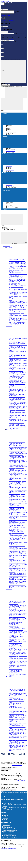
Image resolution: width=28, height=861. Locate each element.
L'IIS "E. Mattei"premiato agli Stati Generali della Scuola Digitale (17, 397)
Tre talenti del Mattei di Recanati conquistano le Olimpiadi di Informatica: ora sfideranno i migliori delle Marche (18, 447)
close (2, 110)
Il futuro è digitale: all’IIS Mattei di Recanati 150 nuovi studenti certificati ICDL (17, 349)
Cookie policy (6, 825)
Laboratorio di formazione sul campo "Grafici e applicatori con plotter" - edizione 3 (17, 392)
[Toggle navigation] (12, 104)
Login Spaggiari (11, 39)
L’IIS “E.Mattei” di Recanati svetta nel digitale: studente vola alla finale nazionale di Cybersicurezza (18, 293)
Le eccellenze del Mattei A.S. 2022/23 (17, 619)
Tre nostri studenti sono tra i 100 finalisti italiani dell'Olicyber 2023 (18, 650)
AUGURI (11, 386)
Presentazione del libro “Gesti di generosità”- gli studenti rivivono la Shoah (17, 410)
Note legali (5, 826)
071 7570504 (8, 803)
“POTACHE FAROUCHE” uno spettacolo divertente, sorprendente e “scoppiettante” (17, 634)
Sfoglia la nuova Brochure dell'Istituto (17, 514)
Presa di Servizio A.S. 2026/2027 (16, 259)
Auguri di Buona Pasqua (14, 565)
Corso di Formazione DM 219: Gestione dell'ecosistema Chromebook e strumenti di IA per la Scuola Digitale (18, 278)
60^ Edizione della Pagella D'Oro (16, 698)
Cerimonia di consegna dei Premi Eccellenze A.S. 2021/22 (16, 743)
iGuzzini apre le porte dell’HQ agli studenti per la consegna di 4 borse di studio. (17, 586)
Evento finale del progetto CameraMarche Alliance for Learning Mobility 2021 (17, 705)
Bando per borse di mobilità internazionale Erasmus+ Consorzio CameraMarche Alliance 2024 (17, 451)
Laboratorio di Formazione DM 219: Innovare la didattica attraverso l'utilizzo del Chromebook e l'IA (18, 274)
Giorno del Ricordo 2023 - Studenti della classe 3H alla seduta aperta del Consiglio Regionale (17, 653)
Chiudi (2, 48)
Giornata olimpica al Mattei (15, 607)
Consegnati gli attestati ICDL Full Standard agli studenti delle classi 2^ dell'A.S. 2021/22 (17, 733)
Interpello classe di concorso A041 (17, 280)
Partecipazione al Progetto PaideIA (17, 301)
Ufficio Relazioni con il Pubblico (10, 828)
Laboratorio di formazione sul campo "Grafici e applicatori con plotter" (17, 471)
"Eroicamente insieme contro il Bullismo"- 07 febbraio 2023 (16, 668)
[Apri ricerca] (16, 92)
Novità (5, 227)
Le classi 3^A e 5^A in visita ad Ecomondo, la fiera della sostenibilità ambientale (17, 715)
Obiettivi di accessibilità (8, 831)
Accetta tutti (5, 769)
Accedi (2, 3)
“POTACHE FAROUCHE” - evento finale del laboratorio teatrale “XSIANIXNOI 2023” (17, 643)
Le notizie (5, 228)
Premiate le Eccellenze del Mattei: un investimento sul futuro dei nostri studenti (17, 353)
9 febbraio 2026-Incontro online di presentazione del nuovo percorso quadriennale (17, 313)
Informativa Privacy (7, 827)
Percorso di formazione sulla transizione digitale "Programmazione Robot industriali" (18, 468)
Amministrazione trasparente (9, 835)
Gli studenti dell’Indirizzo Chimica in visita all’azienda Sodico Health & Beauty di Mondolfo (17, 546)
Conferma (8, 84)
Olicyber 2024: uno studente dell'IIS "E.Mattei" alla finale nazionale (17, 552)
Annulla (2, 84)
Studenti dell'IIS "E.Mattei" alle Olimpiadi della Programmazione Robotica (16, 533)
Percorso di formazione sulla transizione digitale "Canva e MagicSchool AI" (18, 464)
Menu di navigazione (19, 243)
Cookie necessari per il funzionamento (9, 784)
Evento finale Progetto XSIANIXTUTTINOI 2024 (15, 529)
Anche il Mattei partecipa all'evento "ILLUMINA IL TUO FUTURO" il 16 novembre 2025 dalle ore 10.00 (18, 345)
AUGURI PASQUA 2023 (15, 645)
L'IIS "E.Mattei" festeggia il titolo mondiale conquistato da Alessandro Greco (17, 727)
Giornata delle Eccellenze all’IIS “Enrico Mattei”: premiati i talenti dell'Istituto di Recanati (16, 508)
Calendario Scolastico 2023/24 (16, 622)
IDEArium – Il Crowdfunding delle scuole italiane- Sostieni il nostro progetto (17, 719)
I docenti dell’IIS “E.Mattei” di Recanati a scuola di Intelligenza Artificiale (18, 549)
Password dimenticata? (6, 15)
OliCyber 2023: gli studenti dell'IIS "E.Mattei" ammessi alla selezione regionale (17, 690)
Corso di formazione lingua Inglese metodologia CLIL (17, 494)
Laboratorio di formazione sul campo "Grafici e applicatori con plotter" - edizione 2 (17, 457)
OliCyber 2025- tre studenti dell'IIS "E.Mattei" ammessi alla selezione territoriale (17, 443)
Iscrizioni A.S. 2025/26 (14, 483)
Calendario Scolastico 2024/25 (16, 524)
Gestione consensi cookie (9, 834)
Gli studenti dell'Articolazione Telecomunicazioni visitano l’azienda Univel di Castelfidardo (17, 723)
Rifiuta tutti (12, 767)
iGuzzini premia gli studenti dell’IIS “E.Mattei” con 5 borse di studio (17, 375)
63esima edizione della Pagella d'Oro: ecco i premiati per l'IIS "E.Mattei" (17, 341)
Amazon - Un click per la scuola (16, 621)
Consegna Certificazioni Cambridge (17, 610)
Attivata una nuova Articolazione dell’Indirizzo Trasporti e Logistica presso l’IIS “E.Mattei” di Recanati (17, 424)
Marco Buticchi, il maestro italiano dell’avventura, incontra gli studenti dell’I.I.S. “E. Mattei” (17, 568)
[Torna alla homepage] (14, 86)
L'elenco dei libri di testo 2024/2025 (17, 527)
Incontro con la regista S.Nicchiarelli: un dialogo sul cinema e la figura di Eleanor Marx (18, 555)
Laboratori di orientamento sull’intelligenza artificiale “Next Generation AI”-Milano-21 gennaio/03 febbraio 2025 (18, 419)
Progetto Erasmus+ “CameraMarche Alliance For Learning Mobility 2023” (17, 575)
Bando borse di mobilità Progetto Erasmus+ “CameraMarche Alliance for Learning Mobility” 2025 (18, 319)
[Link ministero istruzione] (7, 2)
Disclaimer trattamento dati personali (9, 848)
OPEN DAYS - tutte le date (15, 473)
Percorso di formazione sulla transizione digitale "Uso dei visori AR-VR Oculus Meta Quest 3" (18, 503)
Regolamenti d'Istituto (14, 623)
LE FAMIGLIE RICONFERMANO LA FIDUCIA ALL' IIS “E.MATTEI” (18, 580)
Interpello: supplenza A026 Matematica (18, 490)
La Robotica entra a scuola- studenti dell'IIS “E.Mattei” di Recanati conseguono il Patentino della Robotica (18, 630)
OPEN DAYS (12, 609)
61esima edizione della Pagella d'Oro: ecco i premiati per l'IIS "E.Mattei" (17, 606)
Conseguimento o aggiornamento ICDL (18, 573)
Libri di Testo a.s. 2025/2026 (15, 377)
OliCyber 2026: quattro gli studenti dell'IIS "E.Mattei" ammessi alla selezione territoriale (17, 323)
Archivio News (6, 246)
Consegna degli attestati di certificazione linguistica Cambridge (18, 740)
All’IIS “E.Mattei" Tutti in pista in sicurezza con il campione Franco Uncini (17, 701)
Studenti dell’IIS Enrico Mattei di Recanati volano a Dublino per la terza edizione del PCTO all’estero (18, 461)
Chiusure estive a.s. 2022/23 (15, 627)
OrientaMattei (12, 518)
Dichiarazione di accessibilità (10, 830)
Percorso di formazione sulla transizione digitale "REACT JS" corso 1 (18, 454)
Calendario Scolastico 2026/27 (16, 268)
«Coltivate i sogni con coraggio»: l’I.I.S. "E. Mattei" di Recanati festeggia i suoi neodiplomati (18, 266)
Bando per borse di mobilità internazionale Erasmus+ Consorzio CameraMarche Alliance (17, 709)
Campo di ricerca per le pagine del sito (9, 211)
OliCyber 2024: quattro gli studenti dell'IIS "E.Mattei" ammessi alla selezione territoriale (17, 603)
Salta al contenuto (5, 1)
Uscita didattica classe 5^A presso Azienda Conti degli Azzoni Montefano (18, 612)
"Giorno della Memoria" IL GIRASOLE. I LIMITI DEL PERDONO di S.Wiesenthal (15, 672)
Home (4, 225)
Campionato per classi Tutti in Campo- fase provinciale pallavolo (18, 666)
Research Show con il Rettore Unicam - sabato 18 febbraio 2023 (18, 659)
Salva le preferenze (12, 790)
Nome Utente (17, 11)
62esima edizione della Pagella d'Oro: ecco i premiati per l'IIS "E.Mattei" (17, 481)
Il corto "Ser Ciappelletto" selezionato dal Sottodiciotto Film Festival (17, 694)
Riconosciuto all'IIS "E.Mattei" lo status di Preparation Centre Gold (18, 358)
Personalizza (4, 767)
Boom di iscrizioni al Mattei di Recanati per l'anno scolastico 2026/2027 (18, 306)
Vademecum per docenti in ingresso (17, 522)
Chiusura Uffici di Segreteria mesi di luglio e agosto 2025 (17, 427)
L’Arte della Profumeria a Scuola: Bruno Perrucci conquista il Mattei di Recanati (17, 309)
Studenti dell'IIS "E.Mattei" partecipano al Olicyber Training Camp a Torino (18, 303)
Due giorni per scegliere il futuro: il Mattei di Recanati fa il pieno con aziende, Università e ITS (17, 380)
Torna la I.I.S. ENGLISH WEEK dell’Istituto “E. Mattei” (16, 583)
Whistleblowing (7, 832)
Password (16, 12)
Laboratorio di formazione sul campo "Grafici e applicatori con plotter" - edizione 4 (17, 384)
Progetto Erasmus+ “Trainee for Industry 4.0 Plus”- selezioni (16, 637)
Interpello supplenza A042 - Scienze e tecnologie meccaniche (17, 488)
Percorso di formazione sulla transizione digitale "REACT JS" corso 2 (18, 388)
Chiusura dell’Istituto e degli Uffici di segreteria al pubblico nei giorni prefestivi (17, 287)
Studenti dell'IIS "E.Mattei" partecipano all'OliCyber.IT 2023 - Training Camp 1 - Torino (18, 662)
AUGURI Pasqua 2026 (14, 284)
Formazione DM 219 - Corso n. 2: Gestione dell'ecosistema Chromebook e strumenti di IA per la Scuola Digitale (18, 262)
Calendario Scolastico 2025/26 (16, 371)
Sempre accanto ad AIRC (15, 505)
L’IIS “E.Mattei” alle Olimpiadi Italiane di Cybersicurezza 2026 (18, 282)
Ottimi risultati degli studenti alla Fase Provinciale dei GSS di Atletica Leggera (18, 563)
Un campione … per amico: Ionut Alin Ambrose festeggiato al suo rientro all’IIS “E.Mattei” (18, 746)
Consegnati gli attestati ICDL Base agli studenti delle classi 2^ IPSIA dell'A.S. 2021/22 (18, 737)
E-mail (15, 33)
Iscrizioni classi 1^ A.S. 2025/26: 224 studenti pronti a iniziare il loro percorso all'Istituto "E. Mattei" (18, 403)
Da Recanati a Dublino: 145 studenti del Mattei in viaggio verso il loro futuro (18, 339)
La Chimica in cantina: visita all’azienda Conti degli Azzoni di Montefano (18, 730)
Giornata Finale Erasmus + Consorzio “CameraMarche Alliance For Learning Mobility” (18, 512)
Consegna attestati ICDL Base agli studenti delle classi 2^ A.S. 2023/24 (17, 617)
